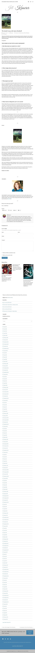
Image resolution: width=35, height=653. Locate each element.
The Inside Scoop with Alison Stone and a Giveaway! (28, 281)
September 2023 (6, 398)
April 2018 (5, 534)
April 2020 (5, 487)
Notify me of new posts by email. (7, 255)
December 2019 (6, 495)
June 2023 (5, 404)
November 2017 (6, 545)
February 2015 (6, 617)
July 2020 (5, 480)
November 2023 (6, 393)
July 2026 (5, 326)
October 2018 (6, 521)
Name (3, 232)
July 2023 (5, 402)
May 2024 (5, 380)
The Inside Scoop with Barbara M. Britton (16, 265)
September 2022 (6, 424)
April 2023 (5, 409)
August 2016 (6, 578)
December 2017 (6, 543)
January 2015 (6, 619)
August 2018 (6, 526)
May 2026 (5, 331)
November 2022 (6, 419)
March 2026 (5, 335)
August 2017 (6, 552)
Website (3, 236)
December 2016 (6, 569)
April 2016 (5, 586)
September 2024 (6, 372)
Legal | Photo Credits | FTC (7, 622)
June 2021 (5, 456)
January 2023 (6, 415)
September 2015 (6, 601)
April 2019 (5, 508)
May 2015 (5, 610)
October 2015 (6, 599)
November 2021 (6, 445)
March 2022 (5, 437)
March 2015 (5, 614)
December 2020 (6, 469)
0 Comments (5, 34)
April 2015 (5, 612)
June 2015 (5, 608)
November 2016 (6, 571)
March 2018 (5, 536)
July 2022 (5, 428)
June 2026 (5, 328)
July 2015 (5, 606)
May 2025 (5, 357)
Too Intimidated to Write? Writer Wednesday (26, 627)
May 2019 (5, 506)
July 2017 (5, 554)
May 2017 (5, 558)
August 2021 (6, 452)
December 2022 (6, 417)
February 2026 (6, 337)
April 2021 (5, 461)
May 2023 (5, 406)
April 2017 (5, 560)
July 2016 (5, 580)
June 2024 (5, 378)
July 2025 (5, 352)
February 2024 (6, 387)
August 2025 (6, 350)
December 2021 (6, 443)
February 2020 (6, 491)
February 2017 (6, 565)
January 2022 (6, 441)
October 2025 (6, 346)
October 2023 (6, 396)
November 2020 (6, 471)
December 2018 (6, 517)
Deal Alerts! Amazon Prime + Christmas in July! (11, 304)
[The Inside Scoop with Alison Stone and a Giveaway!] (28, 271)
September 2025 (6, 348)
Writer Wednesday (26, 32)
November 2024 (6, 367)
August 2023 (6, 400)
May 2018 (5, 532)
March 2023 (5, 411)
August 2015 (6, 604)
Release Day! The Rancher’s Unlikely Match (10, 311)
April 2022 (5, 435)
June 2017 (5, 556)
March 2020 (5, 489)
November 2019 (6, 497)
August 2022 (6, 426)
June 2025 (5, 354)
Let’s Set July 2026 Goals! (7, 302)
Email (19, 232)
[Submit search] (31, 321)
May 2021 (5, 458)
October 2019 (6, 500)
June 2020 (5, 482)
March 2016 (5, 588)
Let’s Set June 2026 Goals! (8, 306)
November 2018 (6, 519)
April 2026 (5, 333)
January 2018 (6, 541)
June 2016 (5, 582)
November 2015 (6, 597)
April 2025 (5, 359)
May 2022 (5, 432)
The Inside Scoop (21, 32)
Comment (3, 240)
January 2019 (6, 515)
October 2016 (6, 573)
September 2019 (6, 502)
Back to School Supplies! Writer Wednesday (8, 627)
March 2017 (5, 562)
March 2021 (5, 463)
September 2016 (6, 575)
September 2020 (6, 476)
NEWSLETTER (10, 297)
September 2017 (6, 549)
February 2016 (6, 591)
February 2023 (6, 413)
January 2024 (6, 389)
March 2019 (5, 510)
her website (9, 198)
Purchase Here (5, 170)
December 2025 (6, 341)
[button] (17, 12)
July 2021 (5, 454)
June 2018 (5, 530)
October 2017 (6, 547)
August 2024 (6, 374)
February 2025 (6, 363)
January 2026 (6, 339)
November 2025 (6, 344)
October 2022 (6, 422)
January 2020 (6, 493)
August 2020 (6, 478)
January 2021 (6, 467)
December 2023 (6, 391)
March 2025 (5, 361)
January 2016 (6, 593)
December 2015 (6, 595)
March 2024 (5, 385)
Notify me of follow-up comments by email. (9, 252)
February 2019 (6, 513)
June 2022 (5, 430)
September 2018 (6, 523)
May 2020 (5, 484)
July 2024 (5, 376)
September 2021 (6, 450)
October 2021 (6, 448)
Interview (16, 32)
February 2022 (6, 439)
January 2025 (6, 365)
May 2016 (5, 584)
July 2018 (5, 528)
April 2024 (5, 383)
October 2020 (6, 474)
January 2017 (6, 567)
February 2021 (6, 465)
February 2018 (6, 539)
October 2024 (6, 370)
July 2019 (5, 504)
